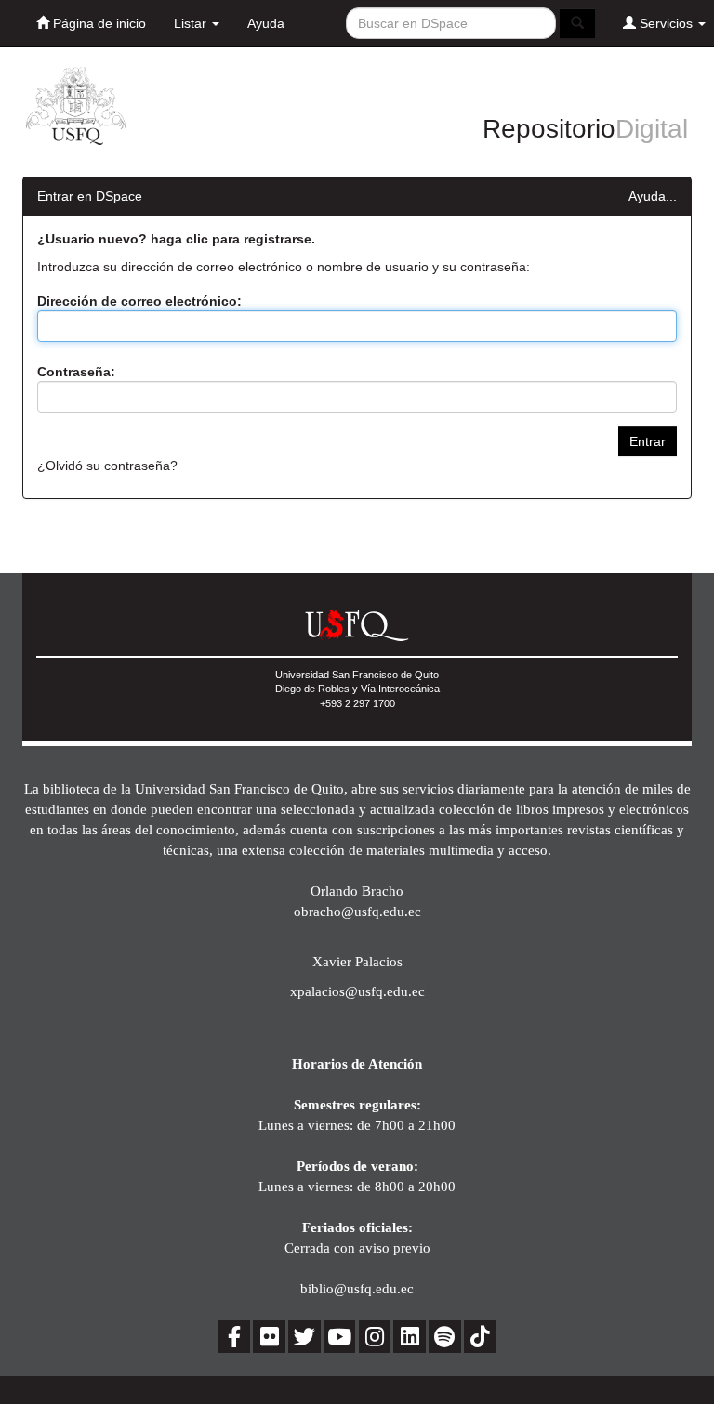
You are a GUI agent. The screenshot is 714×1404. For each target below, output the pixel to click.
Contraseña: (76, 371)
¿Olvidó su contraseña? (107, 465)
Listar (192, 23)
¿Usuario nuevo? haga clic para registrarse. (176, 238)
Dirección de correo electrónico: (139, 301)
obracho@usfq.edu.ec (357, 911)
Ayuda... (652, 196)
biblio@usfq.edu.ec (357, 1288)
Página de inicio (97, 23)
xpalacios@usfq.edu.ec (357, 991)
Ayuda (265, 23)
